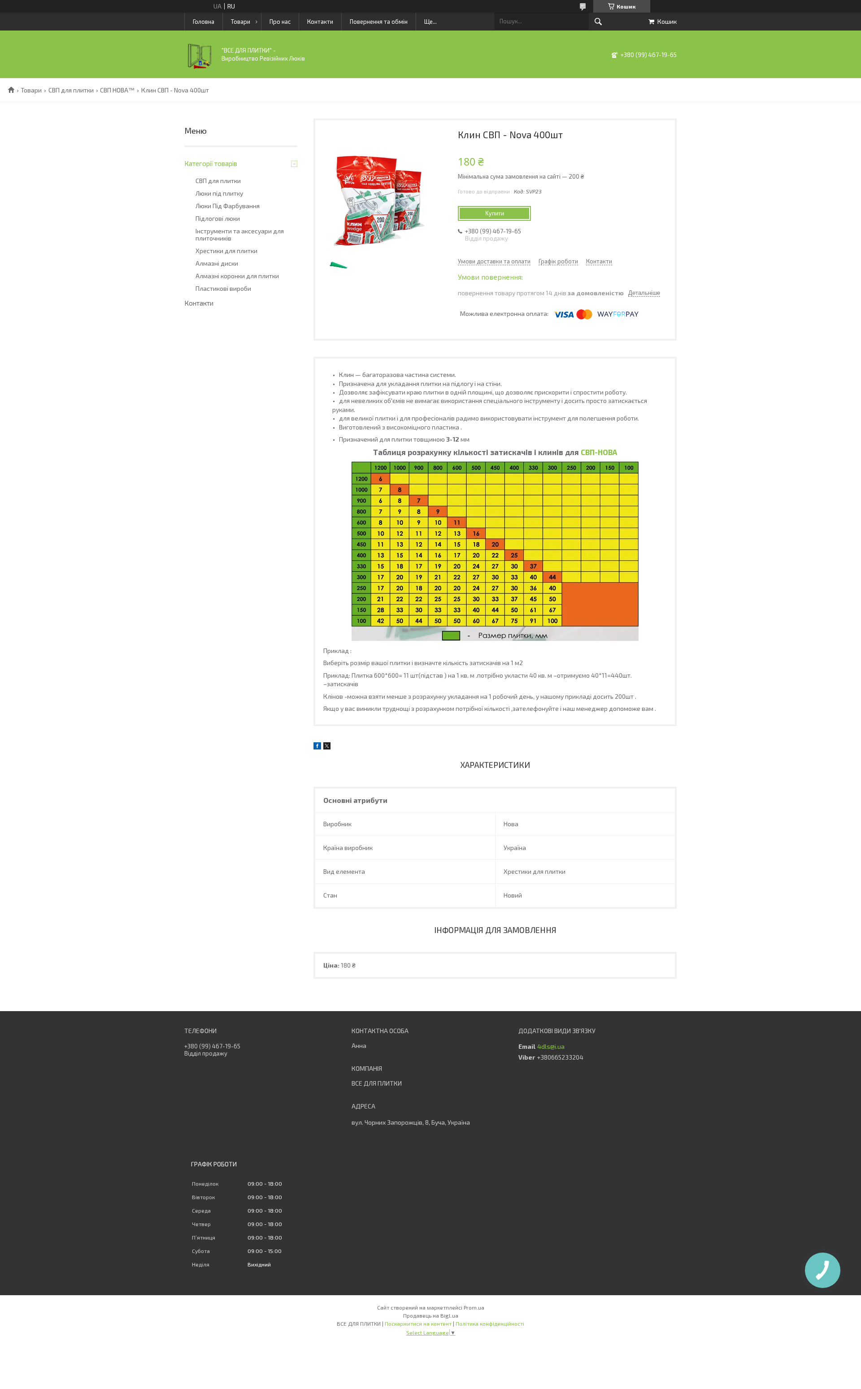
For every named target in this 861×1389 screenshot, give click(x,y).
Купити (494, 213)
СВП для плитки (71, 90)
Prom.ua (474, 1307)
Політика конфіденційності (490, 1323)
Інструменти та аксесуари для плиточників (240, 235)
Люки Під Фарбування (228, 206)
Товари (240, 21)
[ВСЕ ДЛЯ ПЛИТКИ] (200, 67)
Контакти (320, 21)
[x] (326, 747)
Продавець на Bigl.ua (430, 1315)
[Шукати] (598, 22)
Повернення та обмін (379, 21)
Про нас (280, 21)
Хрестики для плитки (226, 250)
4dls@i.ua (551, 1046)
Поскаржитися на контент (418, 1323)
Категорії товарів (210, 163)
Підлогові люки (218, 218)
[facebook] (317, 747)
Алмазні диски (217, 263)
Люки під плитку (219, 193)
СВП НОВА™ (117, 90)
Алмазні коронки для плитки (237, 276)
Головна (203, 21)
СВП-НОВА (599, 451)
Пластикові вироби (223, 288)
